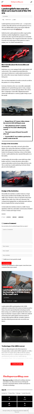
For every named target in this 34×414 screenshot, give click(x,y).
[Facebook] (9, 398)
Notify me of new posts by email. (12, 259)
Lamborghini (4, 5)
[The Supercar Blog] (17, 2)
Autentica (9, 217)
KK (3, 19)
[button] (3, 2)
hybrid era (19, 29)
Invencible (15, 217)
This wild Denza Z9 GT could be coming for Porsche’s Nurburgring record (14, 127)
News (10, 5)
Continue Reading (17, 364)
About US (4, 390)
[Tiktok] (9, 404)
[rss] (24, 404)
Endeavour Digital (23, 410)
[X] (24, 398)
